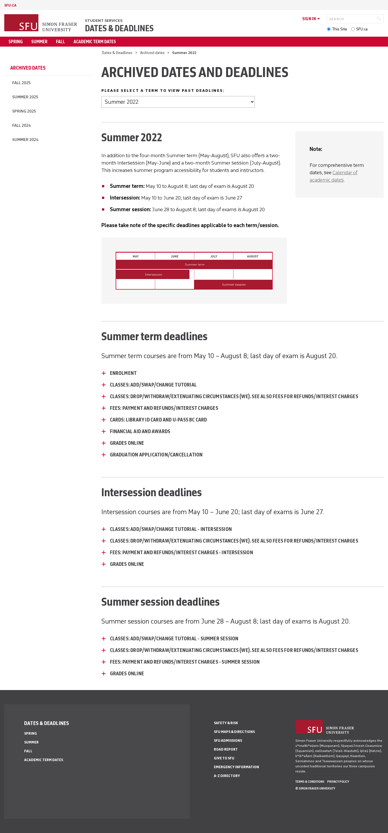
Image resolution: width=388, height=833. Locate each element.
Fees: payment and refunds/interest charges (164, 408)
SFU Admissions (228, 740)
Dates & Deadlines (119, 28)
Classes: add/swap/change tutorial (153, 385)
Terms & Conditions (309, 782)
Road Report (226, 749)
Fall (60, 41)
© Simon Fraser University (315, 788)
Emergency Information (236, 767)
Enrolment (123, 373)
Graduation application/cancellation (156, 455)
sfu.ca (10, 5)
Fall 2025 (21, 82)
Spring (16, 41)
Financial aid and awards (140, 431)
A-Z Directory (227, 775)
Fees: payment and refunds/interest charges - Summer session (185, 662)
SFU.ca (362, 29)
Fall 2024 (21, 125)
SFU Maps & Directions (234, 731)
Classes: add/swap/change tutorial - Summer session (174, 638)
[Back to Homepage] (41, 23)
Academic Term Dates (95, 41)
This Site (339, 29)
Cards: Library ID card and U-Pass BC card (158, 420)
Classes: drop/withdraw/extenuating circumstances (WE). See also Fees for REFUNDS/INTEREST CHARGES (234, 396)
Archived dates (152, 53)
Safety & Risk (226, 722)
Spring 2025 (24, 111)
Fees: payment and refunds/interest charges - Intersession (181, 552)
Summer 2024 (25, 139)
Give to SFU (224, 758)
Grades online (127, 443)
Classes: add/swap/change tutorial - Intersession (171, 529)
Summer (39, 41)
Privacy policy (338, 782)
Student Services (103, 20)
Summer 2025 (25, 97)
